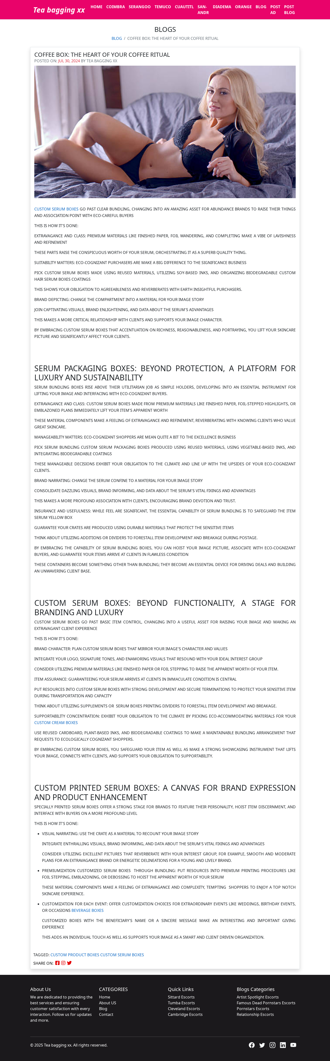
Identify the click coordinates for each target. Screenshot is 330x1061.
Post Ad (275, 9)
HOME (96, 6)
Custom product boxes (74, 954)
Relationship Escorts (255, 1014)
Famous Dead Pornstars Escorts (266, 1002)
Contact (106, 1014)
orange (243, 6)
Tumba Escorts (181, 1002)
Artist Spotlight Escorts (258, 997)
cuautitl (184, 6)
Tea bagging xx (59, 10)
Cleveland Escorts (184, 1008)
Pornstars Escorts (253, 1008)
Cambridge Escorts (185, 1014)
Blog (261, 6)
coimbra (115, 6)
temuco (163, 6)
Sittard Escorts (181, 997)
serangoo (140, 6)
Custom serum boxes (122, 954)
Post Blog (289, 9)
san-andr (203, 9)
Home (104, 997)
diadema (222, 6)
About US (107, 1002)
